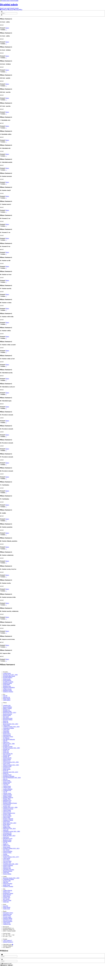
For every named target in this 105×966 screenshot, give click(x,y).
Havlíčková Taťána (7, 746)
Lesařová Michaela (7, 789)
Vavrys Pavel (6, 859)
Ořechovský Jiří (7, 811)
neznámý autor (6, 806)
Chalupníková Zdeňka (8, 728)
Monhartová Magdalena (9, 687)
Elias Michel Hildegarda (9, 739)
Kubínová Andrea (7, 683)
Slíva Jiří (5, 842)
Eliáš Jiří (5, 695)
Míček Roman (6, 896)
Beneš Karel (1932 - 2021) (9, 712)
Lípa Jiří (5, 791)
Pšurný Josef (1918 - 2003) (9, 823)
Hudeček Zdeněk (7, 757)
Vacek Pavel (6, 855)
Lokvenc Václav (7, 793)
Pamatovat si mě (7, 963)
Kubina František (7, 782)
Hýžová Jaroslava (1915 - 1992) (11, 762)
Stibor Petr (5, 882)
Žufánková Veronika (8, 691)
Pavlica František (7, 815)
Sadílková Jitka (6, 827)
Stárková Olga (6, 845)
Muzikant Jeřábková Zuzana (10, 803)
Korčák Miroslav (7, 680)
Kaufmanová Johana (8, 893)
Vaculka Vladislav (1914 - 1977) (11, 857)
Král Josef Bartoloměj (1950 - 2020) (12, 777)
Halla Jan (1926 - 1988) (9, 743)
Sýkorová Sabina (7, 852)
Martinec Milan (7, 798)
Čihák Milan (6, 731)
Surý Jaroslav (6, 849)
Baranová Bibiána (7, 707)
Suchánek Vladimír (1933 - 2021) (11, 848)
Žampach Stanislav (7, 871)
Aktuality (12, 8)
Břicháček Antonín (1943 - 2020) (11, 878)
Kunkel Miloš (6, 684)
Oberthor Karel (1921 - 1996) (10, 807)
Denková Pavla (7, 733)
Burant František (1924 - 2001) (10, 724)
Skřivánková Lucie (7, 838)
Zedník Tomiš (6, 885)
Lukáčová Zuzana (7, 794)
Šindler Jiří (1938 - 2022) (9, 835)
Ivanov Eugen (6, 763)
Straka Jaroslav (6, 698)
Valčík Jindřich (6, 700)
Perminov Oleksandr (8, 818)
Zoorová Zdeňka (7, 874)
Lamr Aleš (5, 784)
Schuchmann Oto (7, 832)
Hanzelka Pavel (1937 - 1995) (10, 674)
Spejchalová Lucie (7, 919)
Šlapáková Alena (7, 840)
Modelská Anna (7, 686)
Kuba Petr (5, 906)
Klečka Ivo (5, 773)
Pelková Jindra (6, 817)
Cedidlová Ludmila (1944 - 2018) (11, 726)
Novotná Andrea (7, 917)
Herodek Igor (6, 749)
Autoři (8, 8)
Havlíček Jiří (6, 745)
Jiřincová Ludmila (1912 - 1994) (11, 765)
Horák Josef (6, 752)
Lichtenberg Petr (7, 790)
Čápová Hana (6, 725)
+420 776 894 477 (7, 940)
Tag (21, 9)
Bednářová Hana (7, 711)
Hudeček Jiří (6, 756)
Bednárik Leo (6, 709)
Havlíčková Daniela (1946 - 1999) (11, 748)
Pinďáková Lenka (7, 690)
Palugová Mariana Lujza (9, 813)
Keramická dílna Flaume (9, 676)
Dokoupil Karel (7, 735)
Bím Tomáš (6, 716)
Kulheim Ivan (6, 783)
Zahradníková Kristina (8, 869)
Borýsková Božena (7, 719)
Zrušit (10, 965)
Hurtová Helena (7, 759)
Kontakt (17, 8)
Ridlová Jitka (6, 825)
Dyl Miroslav (6, 738)
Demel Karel (6, 732)
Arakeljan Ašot (6, 705)
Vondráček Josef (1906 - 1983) (10, 864)
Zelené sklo (6, 901)
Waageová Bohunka (8, 865)
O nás (4, 8)
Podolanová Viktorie (8, 820)
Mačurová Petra (7, 915)
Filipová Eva (6, 742)
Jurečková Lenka (7, 766)
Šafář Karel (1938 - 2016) (9, 828)
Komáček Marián (7, 774)
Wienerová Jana (7, 868)
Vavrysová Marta (7, 861)
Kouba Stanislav (7, 894)
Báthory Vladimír (7, 708)
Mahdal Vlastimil (7, 796)
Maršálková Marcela (8, 797)
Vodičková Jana (7, 924)
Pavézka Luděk (7, 814)
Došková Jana (6, 892)
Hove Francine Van (8, 753)
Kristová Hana (6, 780)
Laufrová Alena (7, 786)
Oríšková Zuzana (7, 689)
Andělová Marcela (7, 890)
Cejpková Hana (7, 673)
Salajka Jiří (5, 830)
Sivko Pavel (6, 837)
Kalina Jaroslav (7, 769)
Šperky (7, 28)
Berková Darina (7, 715)
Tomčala (5, 854)
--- (6, 29)
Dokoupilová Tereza (8, 736)
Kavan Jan (5, 770)
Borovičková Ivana (7, 718)
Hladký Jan (6, 750)
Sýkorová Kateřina (7, 851)
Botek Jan (5, 721)
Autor (5, 9)
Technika (17, 9)
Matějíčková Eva (7, 800)
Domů (1, 8)
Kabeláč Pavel (6, 767)
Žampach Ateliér (7, 900)
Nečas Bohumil (7, 804)
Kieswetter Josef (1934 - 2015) (10, 772)
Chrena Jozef (6, 729)
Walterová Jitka (7, 866)
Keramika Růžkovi (7, 677)
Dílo (2, 9)
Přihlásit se (4, 965)
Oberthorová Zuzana (8, 808)
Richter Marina (6, 824)
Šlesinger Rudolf (7, 841)
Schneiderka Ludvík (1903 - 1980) (11, 831)
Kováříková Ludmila (8, 681)
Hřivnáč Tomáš (7, 755)
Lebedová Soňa (7, 787)
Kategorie (11, 9)
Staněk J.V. (6, 844)
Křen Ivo (5, 779)
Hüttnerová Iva (6, 760)
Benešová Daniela (7, 714)
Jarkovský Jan (6, 697)
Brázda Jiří (5, 722)
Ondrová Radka (7, 810)
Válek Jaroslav (6, 858)
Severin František (7, 834)
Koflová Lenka (6, 679)
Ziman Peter (6, 872)
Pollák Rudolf (6, 821)
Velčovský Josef (7, 862)
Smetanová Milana (7, 918)
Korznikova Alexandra (8, 776)
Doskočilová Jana (7, 914)
